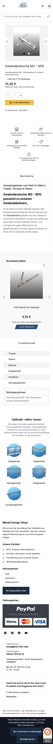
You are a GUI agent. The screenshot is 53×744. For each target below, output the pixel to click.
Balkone (12, 365)
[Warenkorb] (49, 6)
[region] (26, 43)
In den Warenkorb (26, 327)
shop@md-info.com (17, 646)
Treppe (11, 353)
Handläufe (13, 377)
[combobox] (26, 16)
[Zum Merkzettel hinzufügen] (43, 265)
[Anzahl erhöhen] (20, 94)
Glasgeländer (14, 371)
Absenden (11, 696)
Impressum (10, 578)
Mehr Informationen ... (26, 725)
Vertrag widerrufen (16, 590)
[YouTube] (26, 633)
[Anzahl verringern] (7, 94)
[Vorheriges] (7, 41)
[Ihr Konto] (42, 6)
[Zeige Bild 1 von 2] (24, 54)
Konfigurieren (27, 739)
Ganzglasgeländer (17, 382)
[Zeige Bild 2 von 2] (29, 54)
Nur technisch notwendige (27, 731)
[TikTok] (12, 633)
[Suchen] (48, 16)
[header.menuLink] (4, 6)
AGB (7, 574)
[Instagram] (5, 633)
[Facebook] (19, 633)
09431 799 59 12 (15, 654)
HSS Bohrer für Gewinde (26, 307)
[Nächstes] (46, 41)
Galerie (11, 359)
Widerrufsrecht (12, 582)
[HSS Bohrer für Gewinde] (26, 281)
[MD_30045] (26, 41)
